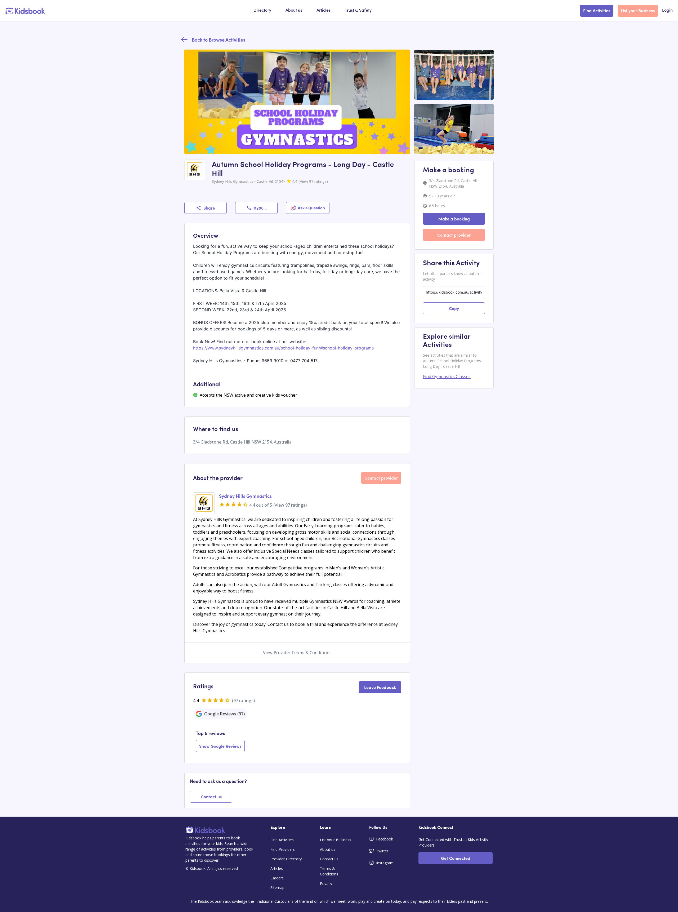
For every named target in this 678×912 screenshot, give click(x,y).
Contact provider (381, 478)
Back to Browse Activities (218, 39)
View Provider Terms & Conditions (297, 653)
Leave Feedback (380, 687)
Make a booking (454, 219)
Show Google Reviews (220, 746)
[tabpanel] (297, 741)
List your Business (638, 10)
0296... (260, 208)
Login (667, 10)
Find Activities (596, 10)
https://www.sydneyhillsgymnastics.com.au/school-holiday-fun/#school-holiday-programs (283, 348)
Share (209, 208)
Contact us (211, 796)
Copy (454, 308)
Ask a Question (311, 208)
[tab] (220, 714)
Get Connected (455, 858)
